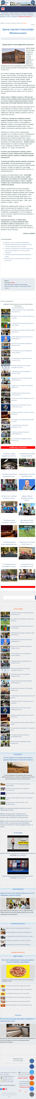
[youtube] (3, 1090)
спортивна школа (25, 286)
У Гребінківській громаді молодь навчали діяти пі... (20, 394)
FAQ (21, 1085)
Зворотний (5, 1080)
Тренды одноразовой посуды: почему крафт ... (19, 989)
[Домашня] (2, 9)
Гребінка (17, 284)
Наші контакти (5, 1072)
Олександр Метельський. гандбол (16, 285)
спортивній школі (18, 89)
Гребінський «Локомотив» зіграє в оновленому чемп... (21, 406)
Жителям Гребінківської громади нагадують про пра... (20, 366)
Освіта (25, 14)
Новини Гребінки (14, 13)
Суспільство (18, 14)
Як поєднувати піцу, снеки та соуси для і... (18, 993)
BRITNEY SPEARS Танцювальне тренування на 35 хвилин (18, 853)
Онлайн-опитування (25, 1081)
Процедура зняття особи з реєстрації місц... (18, 944)
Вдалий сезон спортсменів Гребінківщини (17, 242)
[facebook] (1, 1090)
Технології (14, 16)
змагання (11, 284)
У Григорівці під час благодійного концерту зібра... (21, 372)
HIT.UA (20, 1090)
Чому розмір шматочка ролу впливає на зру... (19, 1005)
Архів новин (4, 13)
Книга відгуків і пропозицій (27, 1083)
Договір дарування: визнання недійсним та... (19, 932)
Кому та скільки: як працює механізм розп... (18, 928)
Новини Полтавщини (26, 13)
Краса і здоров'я (21, 855)
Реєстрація (16, 308)
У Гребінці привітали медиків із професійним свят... (20, 433)
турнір (7, 288)
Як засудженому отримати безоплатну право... (20, 936)
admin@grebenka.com (8, 1076)
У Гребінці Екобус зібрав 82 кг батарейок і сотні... (19, 426)
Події (12, 14)
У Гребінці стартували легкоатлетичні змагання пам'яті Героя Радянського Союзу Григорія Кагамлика (19, 250)
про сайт (10, 1081)
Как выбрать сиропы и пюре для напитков (18, 997)
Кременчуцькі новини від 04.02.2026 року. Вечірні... (18, 876)
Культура (31, 14)
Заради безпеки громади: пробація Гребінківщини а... (21, 379)
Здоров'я (2, 16)
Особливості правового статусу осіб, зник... (18, 940)
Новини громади (5, 14)
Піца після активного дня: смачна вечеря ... (18, 1001)
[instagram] (6, 1090)
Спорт (8, 16)
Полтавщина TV (21, 878)
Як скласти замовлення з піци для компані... (18, 986)
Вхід (22, 308)
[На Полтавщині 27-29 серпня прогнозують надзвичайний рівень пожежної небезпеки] (18, 772)
